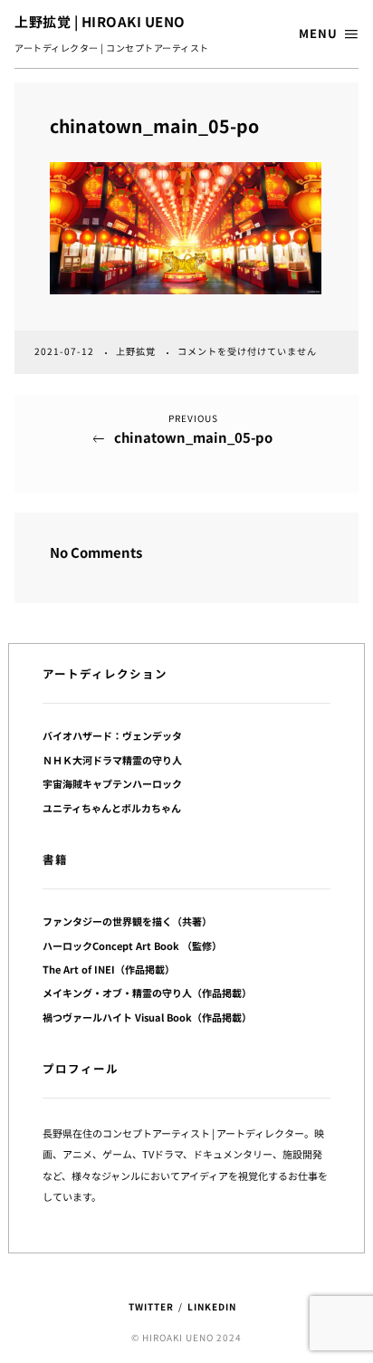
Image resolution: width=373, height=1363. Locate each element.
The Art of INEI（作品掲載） (109, 969)
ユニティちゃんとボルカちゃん (112, 808)
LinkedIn (211, 1306)
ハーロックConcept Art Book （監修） (132, 945)
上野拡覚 (137, 351)
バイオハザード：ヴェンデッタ (112, 735)
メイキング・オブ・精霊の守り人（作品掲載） (147, 992)
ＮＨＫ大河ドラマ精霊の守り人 (112, 760)
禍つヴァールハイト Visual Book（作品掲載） (147, 1017)
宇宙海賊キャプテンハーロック (112, 783)
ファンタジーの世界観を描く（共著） (127, 921)
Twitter (151, 1306)
